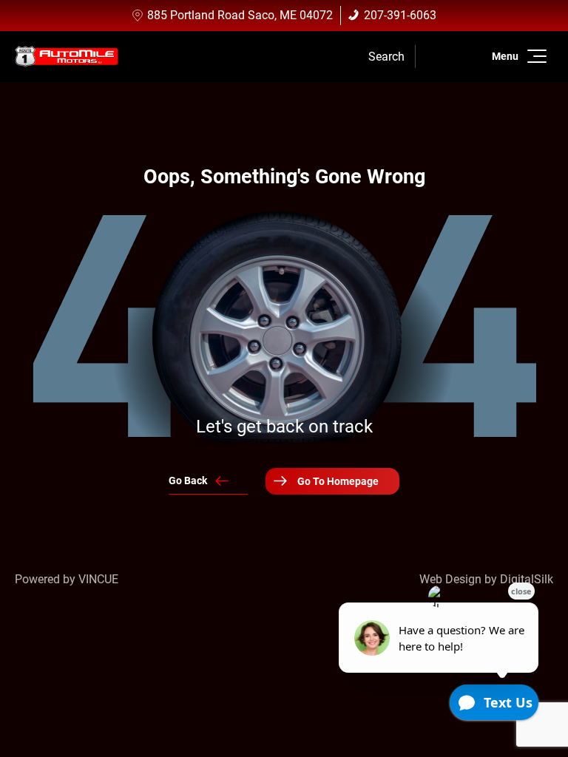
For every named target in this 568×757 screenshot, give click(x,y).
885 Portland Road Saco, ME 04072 (240, 15)
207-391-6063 (400, 15)
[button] (534, 56)
